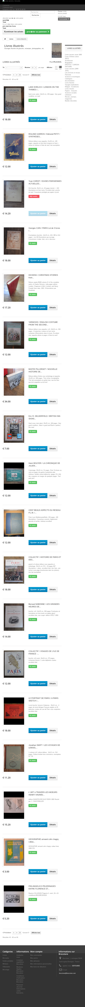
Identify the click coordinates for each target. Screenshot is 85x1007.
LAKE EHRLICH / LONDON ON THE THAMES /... (44, 88)
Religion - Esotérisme (72, 87)
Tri (3, 67)
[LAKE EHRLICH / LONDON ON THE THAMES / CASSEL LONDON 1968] (14, 100)
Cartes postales (8, 961)
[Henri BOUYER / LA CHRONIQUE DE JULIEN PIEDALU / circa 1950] (14, 476)
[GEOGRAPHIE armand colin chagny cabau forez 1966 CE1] (14, 852)
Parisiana (68, 75)
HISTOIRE (68, 67)
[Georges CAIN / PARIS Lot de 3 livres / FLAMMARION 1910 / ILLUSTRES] (14, 241)
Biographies (68, 62)
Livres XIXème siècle (72, 56)
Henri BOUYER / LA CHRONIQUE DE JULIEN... (44, 464)
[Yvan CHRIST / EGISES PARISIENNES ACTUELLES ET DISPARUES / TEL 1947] (14, 194)
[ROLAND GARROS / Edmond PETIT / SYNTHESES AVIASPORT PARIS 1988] (14, 147)
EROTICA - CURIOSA (72, 64)
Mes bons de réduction (38, 967)
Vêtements (6, 967)
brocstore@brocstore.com (67, 973)
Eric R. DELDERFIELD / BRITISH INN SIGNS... (44, 417)
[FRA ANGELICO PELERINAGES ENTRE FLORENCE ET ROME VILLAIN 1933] (14, 899)
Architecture (69, 60)
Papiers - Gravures (71, 91)
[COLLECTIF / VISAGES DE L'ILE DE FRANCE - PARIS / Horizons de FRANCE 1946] (14, 664)
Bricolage (6, 970)
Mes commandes (36, 955)
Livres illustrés (69, 83)
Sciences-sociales (71, 93)
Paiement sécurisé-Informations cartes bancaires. (20, 989)
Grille (56, 69)
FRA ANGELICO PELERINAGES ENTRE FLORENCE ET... (42, 887)
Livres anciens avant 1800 (73, 54)
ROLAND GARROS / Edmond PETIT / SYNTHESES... (44, 135)
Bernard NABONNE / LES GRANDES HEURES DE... (44, 605)
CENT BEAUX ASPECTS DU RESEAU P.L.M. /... (45, 511)
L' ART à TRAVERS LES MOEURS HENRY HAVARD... (43, 793)
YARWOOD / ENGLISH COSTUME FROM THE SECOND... (43, 323)
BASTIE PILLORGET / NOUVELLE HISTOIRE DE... (43, 370)
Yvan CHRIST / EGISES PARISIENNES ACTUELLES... (45, 182)
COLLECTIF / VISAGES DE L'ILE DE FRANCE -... (44, 652)
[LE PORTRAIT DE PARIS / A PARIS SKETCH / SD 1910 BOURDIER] (14, 711)
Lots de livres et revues (72, 73)
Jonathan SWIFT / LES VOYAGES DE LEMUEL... (44, 746)
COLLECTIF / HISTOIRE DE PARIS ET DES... (45, 558)
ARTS (67, 58)
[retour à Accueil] (5, 39)
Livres (5, 955)
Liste (60, 69)
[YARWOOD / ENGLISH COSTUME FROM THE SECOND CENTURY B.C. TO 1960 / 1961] (14, 335)
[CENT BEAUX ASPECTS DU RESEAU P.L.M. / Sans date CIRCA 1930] (14, 523)
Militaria (5, 964)
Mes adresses (35, 961)
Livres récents (69, 89)
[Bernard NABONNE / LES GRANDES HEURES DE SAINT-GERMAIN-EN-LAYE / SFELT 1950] (14, 617)
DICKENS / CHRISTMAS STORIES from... (43, 276)
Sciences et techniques (72, 77)
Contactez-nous (8, 7)
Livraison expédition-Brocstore (20, 962)
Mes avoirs (34, 958)
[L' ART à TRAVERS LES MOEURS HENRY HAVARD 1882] (14, 805)
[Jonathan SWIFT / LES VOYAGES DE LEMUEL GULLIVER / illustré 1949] (14, 758)
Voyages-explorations (72, 85)
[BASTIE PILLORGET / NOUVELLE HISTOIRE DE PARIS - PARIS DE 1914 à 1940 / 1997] (14, 382)
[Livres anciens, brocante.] (42, 2)
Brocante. (6, 958)
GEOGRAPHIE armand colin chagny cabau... (44, 840)
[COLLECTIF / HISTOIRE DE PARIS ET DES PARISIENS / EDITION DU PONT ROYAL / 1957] (14, 570)
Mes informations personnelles (41, 964)
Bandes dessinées (71, 101)
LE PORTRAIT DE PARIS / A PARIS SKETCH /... (43, 699)
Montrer (27, 67)
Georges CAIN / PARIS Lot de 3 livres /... (44, 229)
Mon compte (36, 951)
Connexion (6, 5)
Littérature (68, 95)
